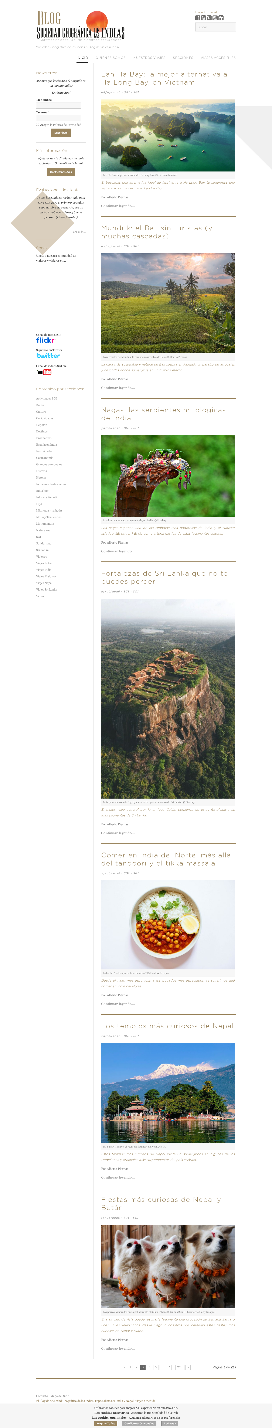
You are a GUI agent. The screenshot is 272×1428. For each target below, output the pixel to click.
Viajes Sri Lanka (46, 589)
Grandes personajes (49, 464)
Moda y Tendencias (48, 517)
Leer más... (78, 232)
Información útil (47, 497)
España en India (46, 444)
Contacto (42, 1396)
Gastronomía (44, 457)
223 (180, 1367)
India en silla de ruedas (51, 484)
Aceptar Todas (105, 1423)
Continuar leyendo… (118, 206)
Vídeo (40, 596)
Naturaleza (43, 530)
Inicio (82, 58)
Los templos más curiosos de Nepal (167, 1026)
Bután (40, 405)
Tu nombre (44, 99)
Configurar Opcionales (139, 1423)
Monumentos (45, 523)
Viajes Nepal (44, 583)
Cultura (41, 411)
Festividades (44, 451)
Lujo (39, 504)
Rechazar (170, 1423)
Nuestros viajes (149, 58)
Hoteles (41, 477)
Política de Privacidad (67, 124)
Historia (41, 471)
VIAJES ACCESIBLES (218, 58)
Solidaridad (43, 543)
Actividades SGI (46, 398)
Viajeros (41, 556)
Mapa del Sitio (59, 1396)
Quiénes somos (111, 58)
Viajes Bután (44, 563)
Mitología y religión (49, 510)
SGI (127, 92)
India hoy (42, 490)
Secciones (183, 58)
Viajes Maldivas (46, 576)
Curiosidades (44, 418)
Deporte (41, 424)
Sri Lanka (42, 550)
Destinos (42, 431)
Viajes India (43, 569)
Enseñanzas (43, 438)
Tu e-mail (42, 112)
